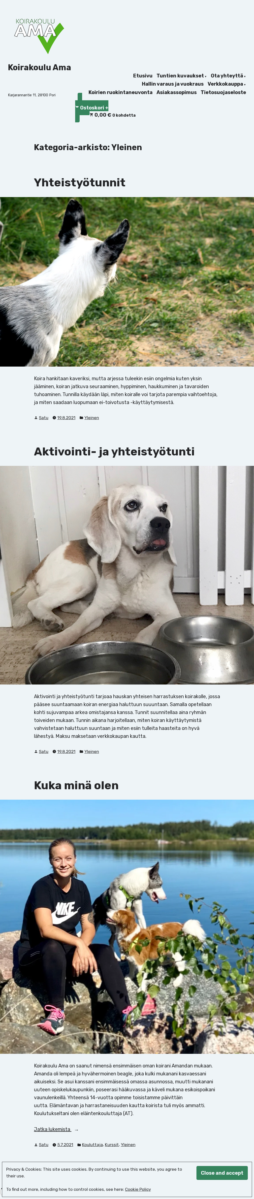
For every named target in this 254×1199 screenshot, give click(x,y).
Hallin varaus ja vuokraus (173, 84)
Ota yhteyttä (227, 76)
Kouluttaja (92, 1144)
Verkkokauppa (225, 84)
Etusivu (143, 76)
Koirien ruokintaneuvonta (121, 92)
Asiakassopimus (177, 92)
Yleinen (91, 417)
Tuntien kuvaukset (180, 76)
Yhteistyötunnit (80, 182)
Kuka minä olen (76, 785)
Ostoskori (93, 107)
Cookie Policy (138, 1189)
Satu (43, 417)
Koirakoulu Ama (39, 67)
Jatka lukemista (59, 1129)
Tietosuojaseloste (223, 92)
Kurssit (112, 1144)
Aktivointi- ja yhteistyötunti (114, 451)
